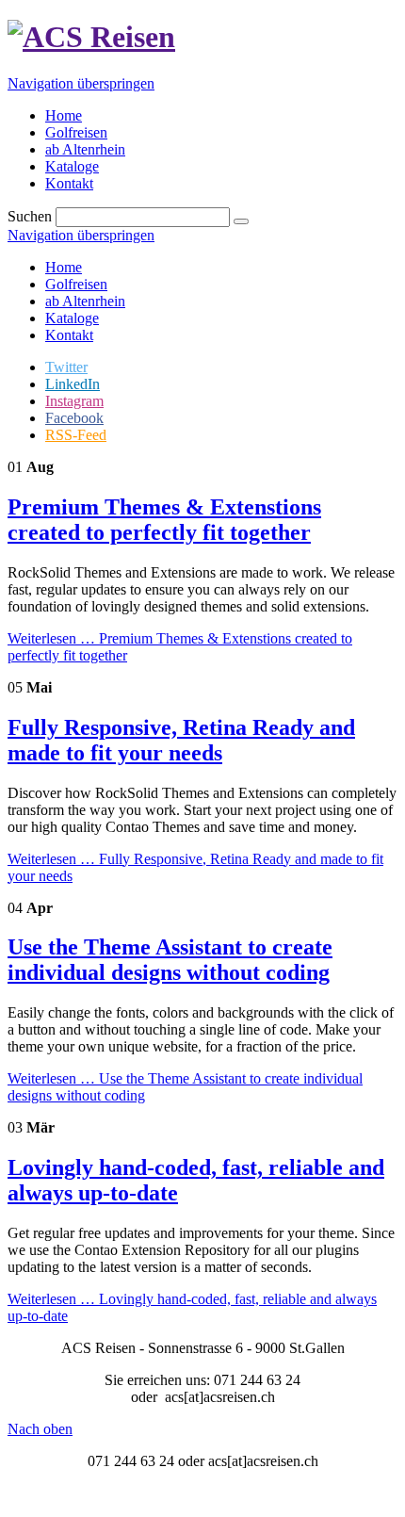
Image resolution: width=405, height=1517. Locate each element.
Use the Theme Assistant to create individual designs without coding (170, 960)
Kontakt (69, 335)
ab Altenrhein (85, 301)
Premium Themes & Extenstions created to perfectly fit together (164, 520)
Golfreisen (76, 284)
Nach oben (40, 1429)
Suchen (30, 216)
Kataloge (72, 318)
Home (63, 267)
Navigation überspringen (81, 83)
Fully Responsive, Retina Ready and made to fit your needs (181, 740)
